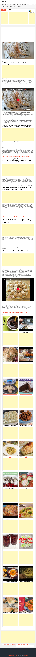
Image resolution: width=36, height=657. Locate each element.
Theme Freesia (26, 655)
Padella (6, 4)
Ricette (10, 4)
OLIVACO (4, 2)
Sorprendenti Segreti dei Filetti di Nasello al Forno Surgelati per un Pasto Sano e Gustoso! (16, 644)
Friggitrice (26, 4)
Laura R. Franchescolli (5, 78)
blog (3, 61)
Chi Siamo (14, 6)
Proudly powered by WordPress (12, 655)
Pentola (21, 4)
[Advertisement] (18, 35)
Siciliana (7, 6)
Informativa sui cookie (15, 651)
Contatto (19, 6)
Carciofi (30, 4)
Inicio (3, 4)
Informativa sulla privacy (4, 651)
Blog (11, 6)
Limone (17, 4)
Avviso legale (9, 650)
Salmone (3, 6)
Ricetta (14, 4)
